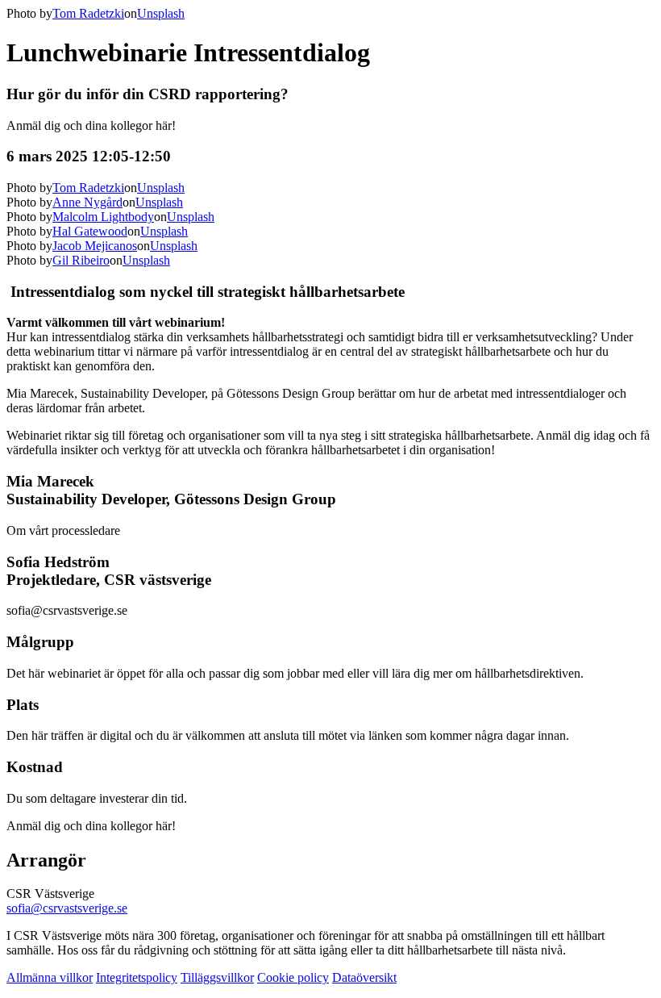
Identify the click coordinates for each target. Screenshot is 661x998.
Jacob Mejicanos (94, 246)
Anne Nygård (87, 202)
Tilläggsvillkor (217, 977)
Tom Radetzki (88, 13)
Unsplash (161, 13)
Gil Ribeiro (81, 260)
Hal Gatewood (89, 231)
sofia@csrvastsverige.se (66, 908)
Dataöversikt (364, 977)
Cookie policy (293, 977)
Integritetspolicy (136, 977)
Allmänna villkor (49, 977)
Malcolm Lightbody (103, 216)
